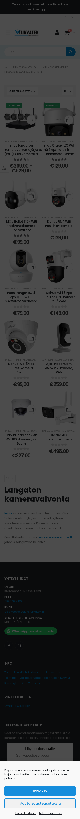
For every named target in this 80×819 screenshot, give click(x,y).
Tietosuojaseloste (50, 813)
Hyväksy (40, 791)
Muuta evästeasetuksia (40, 803)
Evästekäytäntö (25, 813)
